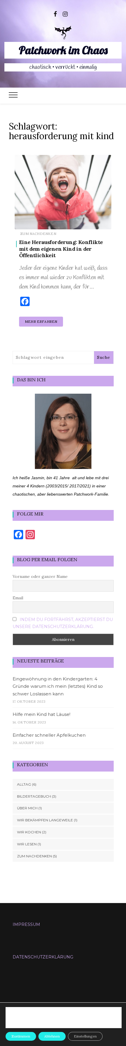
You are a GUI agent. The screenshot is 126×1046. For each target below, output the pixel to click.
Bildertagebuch (34, 796)
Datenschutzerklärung (43, 957)
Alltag (24, 784)
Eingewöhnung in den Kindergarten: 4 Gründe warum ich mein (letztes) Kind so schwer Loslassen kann (58, 686)
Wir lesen (27, 844)
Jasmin (37, 221)
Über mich (27, 808)
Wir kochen (29, 832)
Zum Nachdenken (38, 233)
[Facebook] (55, 13)
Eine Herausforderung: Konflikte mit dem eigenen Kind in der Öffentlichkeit (61, 249)
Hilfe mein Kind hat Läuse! (41, 714)
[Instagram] (65, 13)
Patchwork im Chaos (63, 50)
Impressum (26, 924)
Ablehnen (52, 1036)
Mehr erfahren (41, 321)
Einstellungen (32, 1020)
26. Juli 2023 (94, 221)
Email (18, 597)
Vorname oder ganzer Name (40, 576)
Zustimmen (20, 1036)
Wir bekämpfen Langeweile (45, 820)
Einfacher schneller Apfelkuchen (49, 735)
